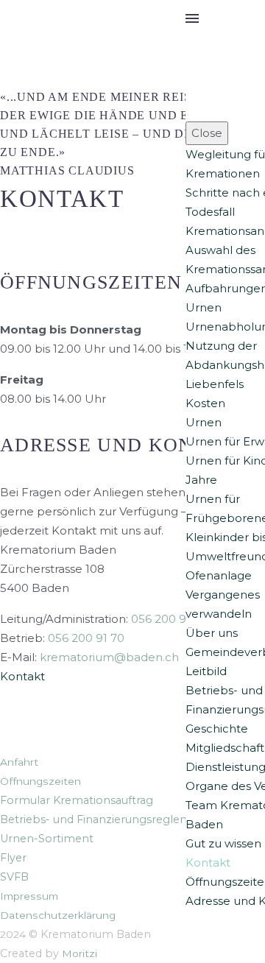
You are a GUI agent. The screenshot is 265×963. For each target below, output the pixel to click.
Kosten (205, 403)
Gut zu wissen (223, 843)
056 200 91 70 (86, 638)
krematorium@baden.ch (109, 657)
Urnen (204, 307)
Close (206, 133)
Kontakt (208, 862)
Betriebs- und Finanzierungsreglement (105, 819)
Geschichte (217, 729)
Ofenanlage (219, 575)
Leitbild (206, 671)
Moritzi (79, 953)
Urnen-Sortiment (46, 838)
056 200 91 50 (169, 619)
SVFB (14, 876)
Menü (192, 18)
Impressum (29, 896)
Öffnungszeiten (40, 781)
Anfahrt (19, 762)
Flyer (13, 857)
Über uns (212, 633)
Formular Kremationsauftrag (76, 800)
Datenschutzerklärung (58, 915)
